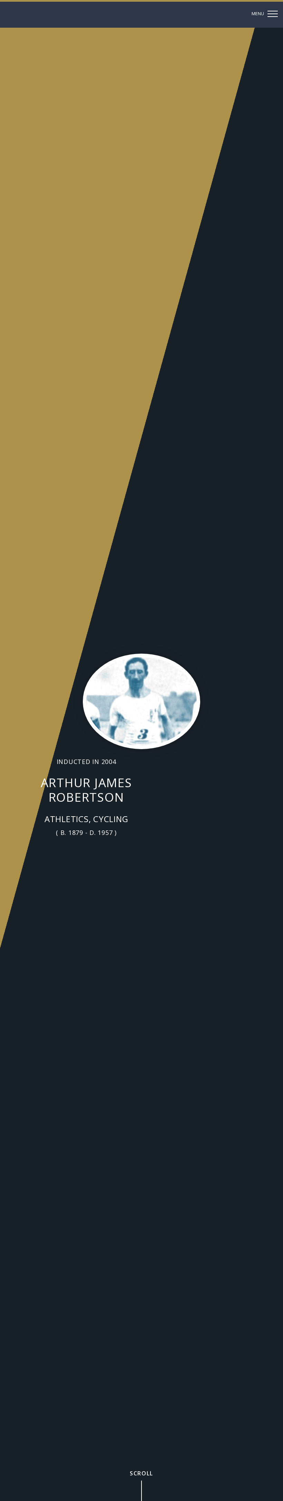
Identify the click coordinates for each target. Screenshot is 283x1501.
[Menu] (265, 14)
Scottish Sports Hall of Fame (47, 14)
